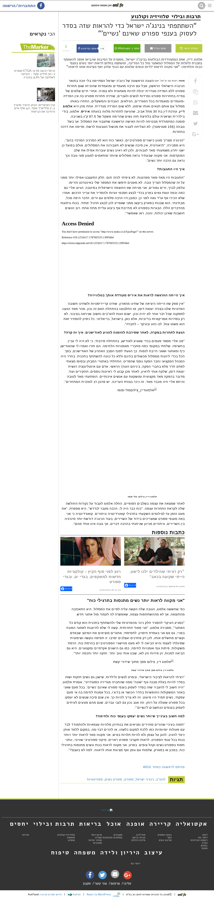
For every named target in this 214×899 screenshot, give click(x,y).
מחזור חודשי (95, 840)
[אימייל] (115, 874)
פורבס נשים (165, 840)
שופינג (71, 840)
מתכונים (118, 835)
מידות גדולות (138, 840)
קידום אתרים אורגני (51, 894)
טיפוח (60, 852)
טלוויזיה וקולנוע (150, 16)
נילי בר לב (116, 590)
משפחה (85, 852)
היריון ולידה (120, 852)
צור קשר (100, 883)
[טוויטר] (102, 876)
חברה (204, 843)
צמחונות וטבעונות (112, 837)
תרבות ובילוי (186, 16)
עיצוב (153, 852)
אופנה (135, 824)
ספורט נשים (113, 779)
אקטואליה (191, 824)
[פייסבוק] (90, 876)
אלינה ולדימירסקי (177, 586)
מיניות (25, 835)
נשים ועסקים (165, 835)
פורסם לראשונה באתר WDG (164, 767)
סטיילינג (140, 835)
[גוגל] (127, 876)
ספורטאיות (95, 779)
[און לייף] (107, 810)
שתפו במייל (159, 48)
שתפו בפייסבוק (88, 48)
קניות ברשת (138, 837)
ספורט (129, 779)
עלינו (127, 883)
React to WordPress (99, 894)
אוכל (114, 824)
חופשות (71, 837)
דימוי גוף (202, 837)
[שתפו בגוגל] (195, 134)
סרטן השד (96, 835)
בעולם (204, 845)
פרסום (115, 883)
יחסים (19, 824)
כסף (169, 837)
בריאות (90, 824)
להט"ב (161, 779)
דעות (204, 835)
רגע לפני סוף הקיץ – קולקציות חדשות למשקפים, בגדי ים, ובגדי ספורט (92, 576)
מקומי (204, 848)
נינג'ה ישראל (145, 779)
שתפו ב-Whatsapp (128, 48)
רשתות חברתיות (199, 840)
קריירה (160, 824)
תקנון (87, 883)
